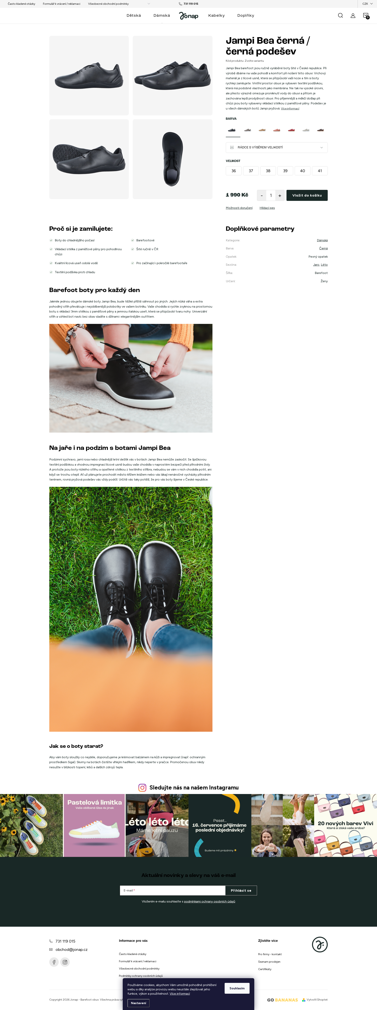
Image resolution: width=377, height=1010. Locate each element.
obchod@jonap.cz (72, 949)
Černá (323, 248)
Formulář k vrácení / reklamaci (61, 4)
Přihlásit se (241, 890)
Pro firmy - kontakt (270, 954)
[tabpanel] (233, 130)
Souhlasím (237, 988)
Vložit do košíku (307, 195)
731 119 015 (65, 941)
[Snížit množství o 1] (261, 195)
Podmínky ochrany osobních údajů (141, 976)
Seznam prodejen (269, 961)
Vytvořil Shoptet (317, 999)
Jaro (316, 265)
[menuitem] (133, 16)
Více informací (180, 993)
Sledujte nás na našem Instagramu (194, 787)
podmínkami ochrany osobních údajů (209, 901)
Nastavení (138, 1003)
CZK (365, 4)
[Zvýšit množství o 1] (279, 195)
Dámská (322, 240)
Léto (324, 265)
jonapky (65, 962)
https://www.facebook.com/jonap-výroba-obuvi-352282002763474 (54, 962)
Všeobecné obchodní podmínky (108, 4)
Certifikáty (264, 969)
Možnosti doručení (239, 208)
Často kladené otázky (21, 4)
